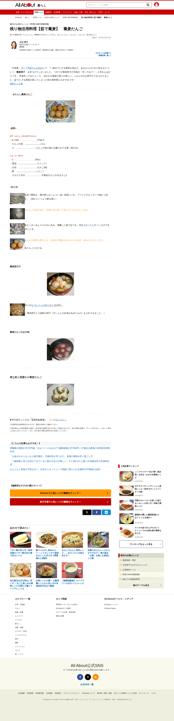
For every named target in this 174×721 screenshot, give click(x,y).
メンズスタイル (21, 635)
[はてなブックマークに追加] (106, 512)
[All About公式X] (88, 677)
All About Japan (110, 608)
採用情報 (30, 693)
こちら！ (62, 420)
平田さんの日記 (35, 68)
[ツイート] (87, 512)
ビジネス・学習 (21, 631)
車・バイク (19, 654)
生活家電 (57, 12)
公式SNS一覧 (87, 684)
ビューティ (19, 616)
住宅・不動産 (20, 604)
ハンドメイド (67, 12)
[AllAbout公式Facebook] (80, 677)
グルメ (17, 650)
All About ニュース (111, 604)
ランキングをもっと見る (141, 544)
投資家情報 (40, 693)
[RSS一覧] (96, 677)
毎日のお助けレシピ (52, 17)
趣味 (16, 643)
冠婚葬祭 (48, 12)
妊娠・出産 (78, 12)
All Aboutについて (88, 693)
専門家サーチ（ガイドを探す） (67, 604)
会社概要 (21, 693)
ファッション (20, 646)
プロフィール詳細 (101, 53)
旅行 (16, 639)
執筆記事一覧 (103, 55)
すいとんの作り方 (43, 305)
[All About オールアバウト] (25, 5)
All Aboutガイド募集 (63, 608)
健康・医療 (19, 612)
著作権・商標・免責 (104, 693)
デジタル (18, 620)
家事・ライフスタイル (24, 12)
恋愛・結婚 (19, 627)
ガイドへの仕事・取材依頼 (65, 612)
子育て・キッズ (104, 12)
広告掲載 (49, 693)
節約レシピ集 (16, 84)
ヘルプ (153, 693)
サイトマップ (144, 693)
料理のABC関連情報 (70, 17)
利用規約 (58, 693)
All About (18, 17)
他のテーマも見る (141, 585)
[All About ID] (156, 5)
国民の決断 (60, 616)
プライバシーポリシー (71, 693)
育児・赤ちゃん (90, 12)
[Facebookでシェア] (96, 512)
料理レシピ (39, 12)
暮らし (42, 5)
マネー (17, 608)
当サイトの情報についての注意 (125, 693)
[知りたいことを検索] (148, 5)
